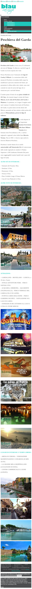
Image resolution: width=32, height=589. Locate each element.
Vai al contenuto (5, 16)
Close (2, 587)
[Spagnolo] (20, 1)
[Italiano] (3, 1)
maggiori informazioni (10, 575)
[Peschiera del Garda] (16, 61)
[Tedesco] (14, 1)
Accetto (19, 575)
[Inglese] (8, 1)
